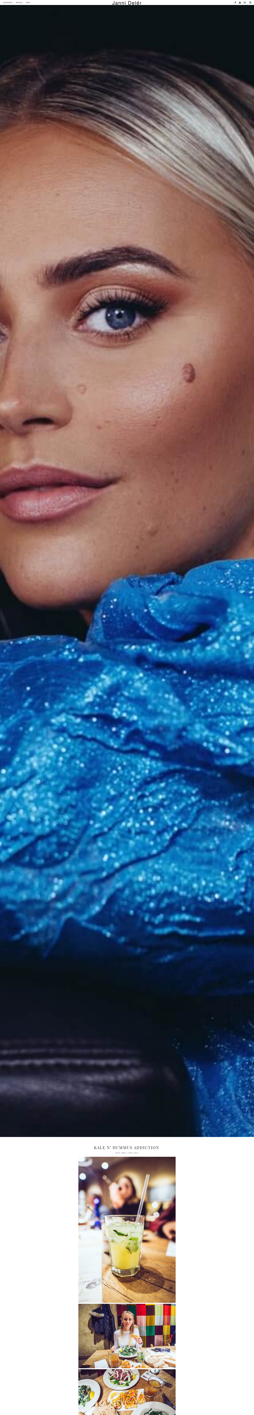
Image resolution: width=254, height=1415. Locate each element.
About (28, 2)
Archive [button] (19, 2)
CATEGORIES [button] (7, 2)
